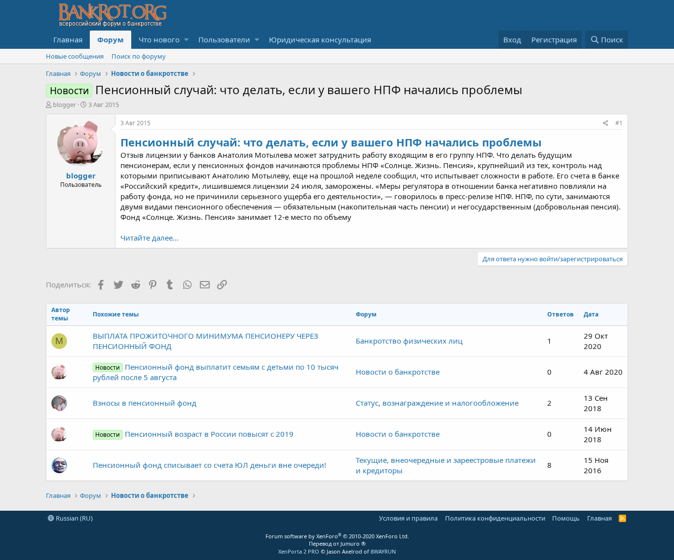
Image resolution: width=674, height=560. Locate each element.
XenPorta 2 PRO (298, 551)
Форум (110, 39)
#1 (619, 123)
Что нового (159, 39)
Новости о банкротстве (398, 372)
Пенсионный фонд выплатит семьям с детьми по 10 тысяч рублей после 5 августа (215, 372)
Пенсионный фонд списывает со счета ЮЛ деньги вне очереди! (209, 465)
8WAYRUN (383, 551)
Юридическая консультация (320, 39)
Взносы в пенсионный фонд (144, 403)
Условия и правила (408, 518)
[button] (186, 40)
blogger (64, 104)
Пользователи (224, 39)
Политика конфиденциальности (495, 518)
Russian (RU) (73, 518)
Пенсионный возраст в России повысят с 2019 (194, 434)
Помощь (566, 518)
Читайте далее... (149, 238)
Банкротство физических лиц (409, 341)
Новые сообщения (75, 56)
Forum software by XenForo (337, 536)
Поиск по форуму (139, 56)
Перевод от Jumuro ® (337, 543)
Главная (67, 39)
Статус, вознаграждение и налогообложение (437, 403)
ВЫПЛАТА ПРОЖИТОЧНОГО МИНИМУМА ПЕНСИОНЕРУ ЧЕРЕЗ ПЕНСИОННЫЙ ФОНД (205, 341)
